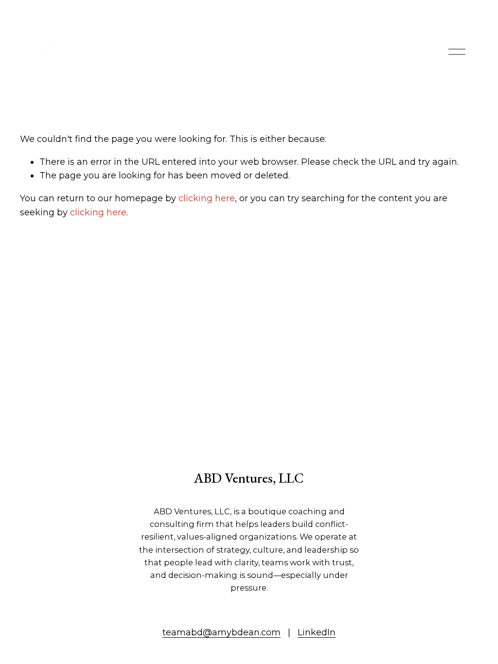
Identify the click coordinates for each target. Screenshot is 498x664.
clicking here (206, 198)
